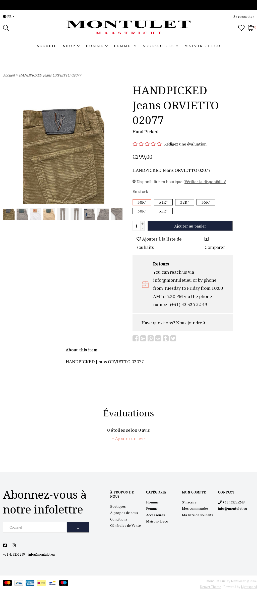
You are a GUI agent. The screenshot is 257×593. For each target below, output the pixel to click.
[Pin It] (151, 338)
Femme (123, 45)
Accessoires (158, 45)
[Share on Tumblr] (166, 338)
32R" (184, 202)
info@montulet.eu (41, 554)
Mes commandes (195, 508)
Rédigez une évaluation (185, 144)
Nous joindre (189, 323)
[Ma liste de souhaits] (241, 27)
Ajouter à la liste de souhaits (159, 243)
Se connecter (243, 16)
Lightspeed (249, 587)
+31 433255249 (14, 554)
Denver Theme (210, 587)
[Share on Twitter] (173, 338)
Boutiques (118, 506)
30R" (142, 202)
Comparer (215, 247)
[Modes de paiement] (8, 584)
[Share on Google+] (143, 338)
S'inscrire (189, 502)
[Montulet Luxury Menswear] (128, 27)
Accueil (47, 45)
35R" (206, 202)
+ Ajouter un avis (129, 438)
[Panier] (251, 27)
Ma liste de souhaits (197, 514)
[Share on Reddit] (158, 338)
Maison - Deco (202, 45)
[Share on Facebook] (136, 338)
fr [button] (9, 16)
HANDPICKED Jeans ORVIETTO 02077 (50, 75)
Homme (95, 45)
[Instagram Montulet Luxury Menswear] (14, 546)
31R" (163, 202)
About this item (82, 349)
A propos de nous (124, 512)
